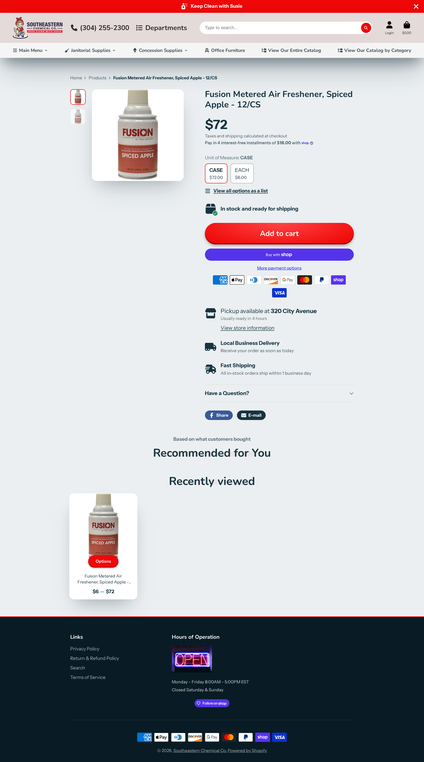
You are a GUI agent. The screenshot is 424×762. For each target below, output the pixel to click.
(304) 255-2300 (104, 27)
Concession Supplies (160, 50)
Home (76, 77)
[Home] (37, 28)
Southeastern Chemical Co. (200, 750)
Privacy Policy (84, 649)
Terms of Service (88, 677)
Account (389, 27)
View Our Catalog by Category (377, 50)
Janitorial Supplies (90, 50)
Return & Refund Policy (94, 658)
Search (77, 668)
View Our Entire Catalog (294, 50)
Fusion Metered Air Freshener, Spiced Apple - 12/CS (103, 546)
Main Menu (30, 50)
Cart (406, 27)
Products (97, 77)
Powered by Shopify (247, 750)
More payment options (279, 268)
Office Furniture (228, 50)
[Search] (366, 28)
